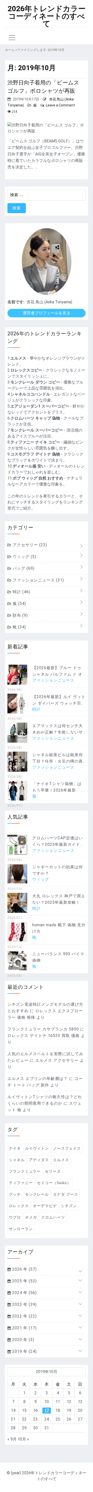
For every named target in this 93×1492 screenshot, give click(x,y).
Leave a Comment (60, 105)
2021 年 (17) (24, 1328)
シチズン (69, 1206)
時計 (20, 591)
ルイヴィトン (37, 1148)
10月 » (23, 1439)
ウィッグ (23, 556)
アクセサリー (29, 544)
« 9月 (12, 1439)
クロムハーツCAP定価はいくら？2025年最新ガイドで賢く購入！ (58, 844)
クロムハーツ (53, 1217)
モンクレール (37, 1194)
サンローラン (21, 1229)
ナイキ (15, 1148)
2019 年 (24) (24, 1351)
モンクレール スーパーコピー (36, 430)
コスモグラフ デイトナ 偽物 (35, 454)
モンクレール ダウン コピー (35, 382)
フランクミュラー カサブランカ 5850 (43, 1029)
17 (46, 1410)
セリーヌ (53, 1171)
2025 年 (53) (24, 1281)
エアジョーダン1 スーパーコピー (39, 406)
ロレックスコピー (26, 370)
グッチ (15, 1194)
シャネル (17, 1160)
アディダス (39, 1160)
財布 (19, 615)
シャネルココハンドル (30, 394)
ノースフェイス (67, 1148)
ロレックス (19, 1206)
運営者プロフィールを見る (46, 313)
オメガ (31, 1217)
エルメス (18, 358)
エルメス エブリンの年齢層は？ (37, 1078)
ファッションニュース (37, 580)
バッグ (22, 568)
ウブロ (15, 1217)
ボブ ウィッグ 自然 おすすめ (38, 478)
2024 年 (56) (24, 1292)
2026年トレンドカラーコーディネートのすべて (47, 16)
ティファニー (21, 1183)
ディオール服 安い (29, 466)
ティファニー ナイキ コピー (35, 442)
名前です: (15, 302)
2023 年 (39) (24, 1304)
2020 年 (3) (22, 1339)
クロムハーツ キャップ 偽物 (35, 418)
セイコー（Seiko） (54, 1183)
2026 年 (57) (24, 1269)
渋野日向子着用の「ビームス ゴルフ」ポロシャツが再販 (43, 86)
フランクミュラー (25, 1171)
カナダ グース (65, 1194)
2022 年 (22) (24, 1316)
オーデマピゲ (45, 1206)
